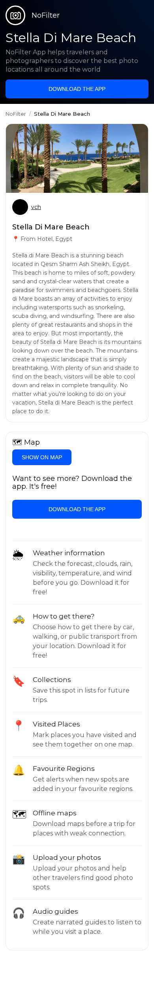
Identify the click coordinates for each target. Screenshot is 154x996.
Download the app (77, 89)
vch (36, 207)
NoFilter (16, 114)
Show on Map (42, 457)
